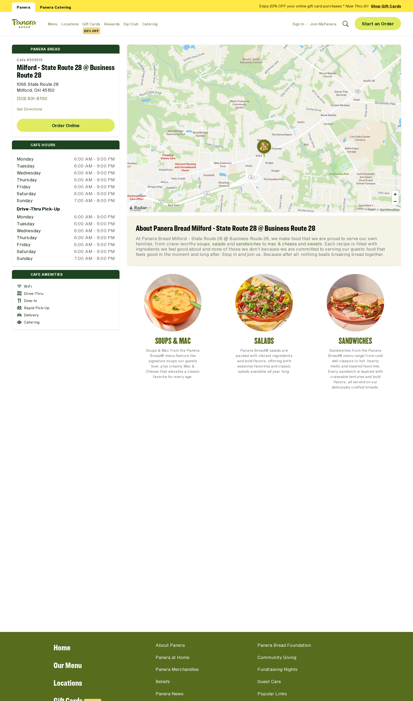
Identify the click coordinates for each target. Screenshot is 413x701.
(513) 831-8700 (32, 98)
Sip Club (131, 24)
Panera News (170, 693)
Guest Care (269, 681)
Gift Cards (91, 24)
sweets (314, 243)
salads (219, 243)
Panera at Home (172, 657)
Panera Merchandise (177, 669)
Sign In (298, 24)
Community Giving (276, 657)
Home (62, 647)
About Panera (170, 645)
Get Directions (29, 109)
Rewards (112, 24)
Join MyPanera (323, 24)
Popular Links (272, 693)
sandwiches (248, 243)
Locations (70, 24)
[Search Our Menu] (345, 24)
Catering (150, 24)
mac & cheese (282, 243)
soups (203, 243)
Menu (52, 24)
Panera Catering (55, 7)
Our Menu (68, 665)
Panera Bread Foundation (284, 645)
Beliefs (163, 681)
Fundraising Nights (277, 669)
